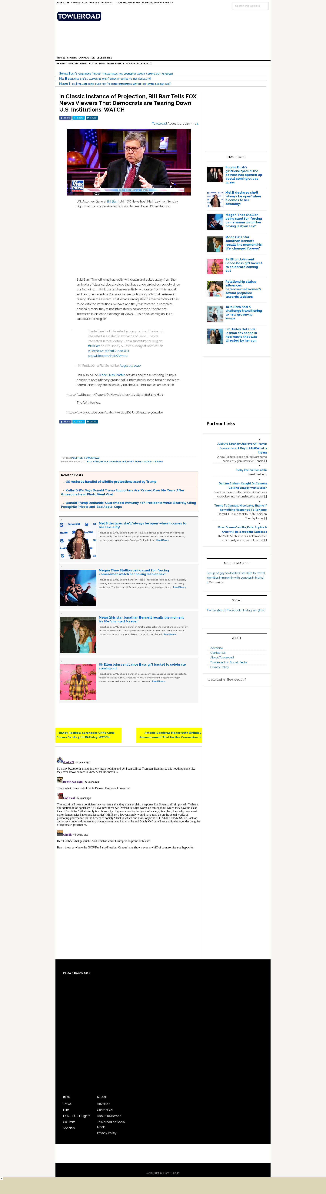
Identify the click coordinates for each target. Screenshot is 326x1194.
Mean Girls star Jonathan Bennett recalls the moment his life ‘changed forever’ (243, 242)
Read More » (162, 540)
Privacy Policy (219, 667)
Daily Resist (135, 461)
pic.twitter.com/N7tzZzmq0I (108, 356)
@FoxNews (96, 351)
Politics (77, 458)
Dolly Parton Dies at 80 (251, 470)
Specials (69, 1128)
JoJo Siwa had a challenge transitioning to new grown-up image (243, 312)
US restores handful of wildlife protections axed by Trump (111, 481)
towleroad (91, 458)
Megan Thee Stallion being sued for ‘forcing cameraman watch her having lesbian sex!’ (115, 83)
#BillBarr (94, 346)
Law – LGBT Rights (76, 1116)
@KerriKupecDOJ (117, 351)
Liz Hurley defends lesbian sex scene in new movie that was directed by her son (241, 334)
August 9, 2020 (130, 365)
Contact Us (217, 652)
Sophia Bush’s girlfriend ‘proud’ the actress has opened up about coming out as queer (116, 73)
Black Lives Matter (112, 375)
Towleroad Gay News (164, 16)
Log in (175, 1172)
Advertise (216, 648)
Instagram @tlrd (254, 610)
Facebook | (235, 610)
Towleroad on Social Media (228, 662)
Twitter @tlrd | (217, 610)
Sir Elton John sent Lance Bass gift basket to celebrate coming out (243, 265)
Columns (69, 1122)
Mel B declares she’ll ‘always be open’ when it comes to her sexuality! (105, 78)
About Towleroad (222, 657)
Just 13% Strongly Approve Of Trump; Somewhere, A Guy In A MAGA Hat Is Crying (242, 448)
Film (66, 1110)
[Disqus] (128, 803)
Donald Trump (153, 461)
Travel (67, 1104)
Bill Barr (112, 201)
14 (196, 123)
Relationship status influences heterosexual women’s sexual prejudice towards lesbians (243, 289)
